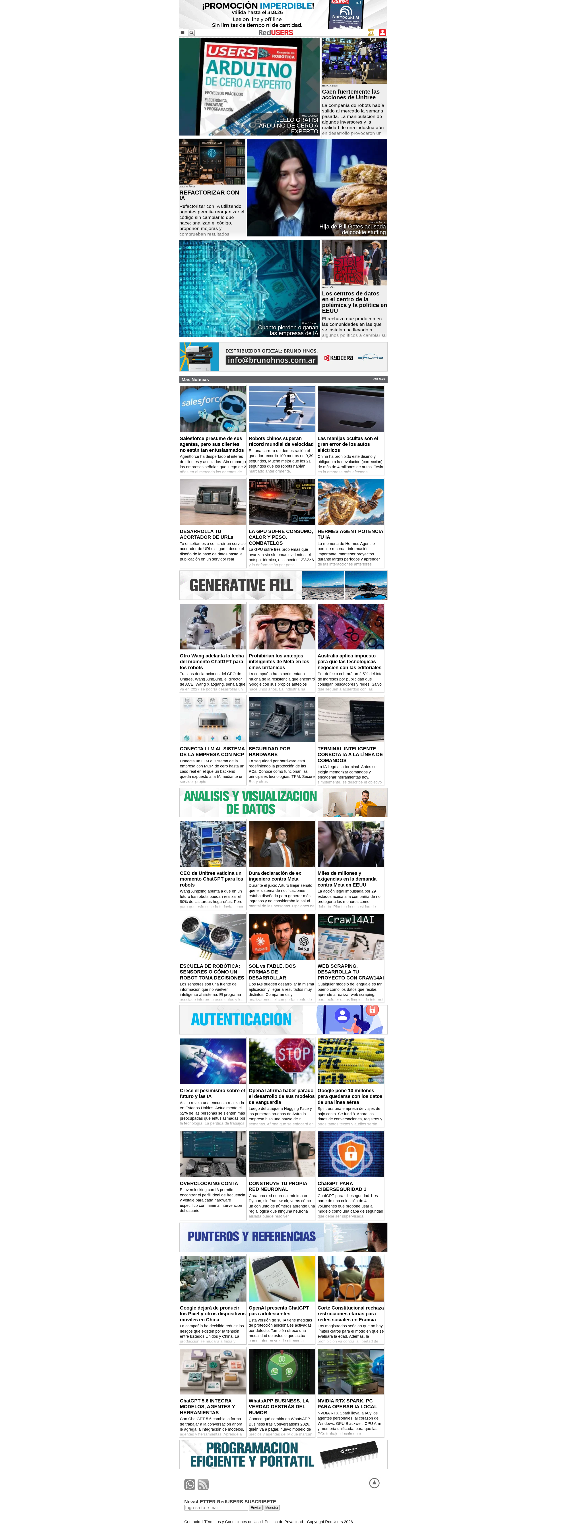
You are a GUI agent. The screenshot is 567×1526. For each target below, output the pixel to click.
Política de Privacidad (284, 1521)
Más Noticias (195, 379)
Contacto (192, 1521)
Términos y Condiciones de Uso (232, 1521)
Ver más (379, 379)
